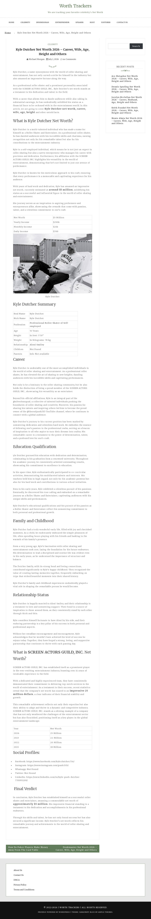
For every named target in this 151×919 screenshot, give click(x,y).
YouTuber (105, 22)
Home (11, 22)
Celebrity (25, 22)
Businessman (42, 22)
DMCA (17, 880)
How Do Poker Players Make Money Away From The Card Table (28, 848)
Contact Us (122, 22)
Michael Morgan (36, 59)
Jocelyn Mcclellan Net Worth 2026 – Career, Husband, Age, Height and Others (127, 99)
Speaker (79, 22)
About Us (18, 870)
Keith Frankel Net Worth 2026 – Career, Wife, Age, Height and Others (125, 110)
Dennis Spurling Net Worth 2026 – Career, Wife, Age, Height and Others (126, 89)
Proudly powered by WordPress (54, 912)
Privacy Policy (20, 885)
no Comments (69, 59)
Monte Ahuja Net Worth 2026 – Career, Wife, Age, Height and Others (127, 120)
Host (92, 22)
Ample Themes (105, 912)
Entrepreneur (62, 22)
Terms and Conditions (24, 889)
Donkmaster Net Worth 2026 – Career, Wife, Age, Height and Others (76, 848)
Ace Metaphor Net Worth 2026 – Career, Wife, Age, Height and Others (125, 78)
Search (136, 46)
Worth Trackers (75, 6)
